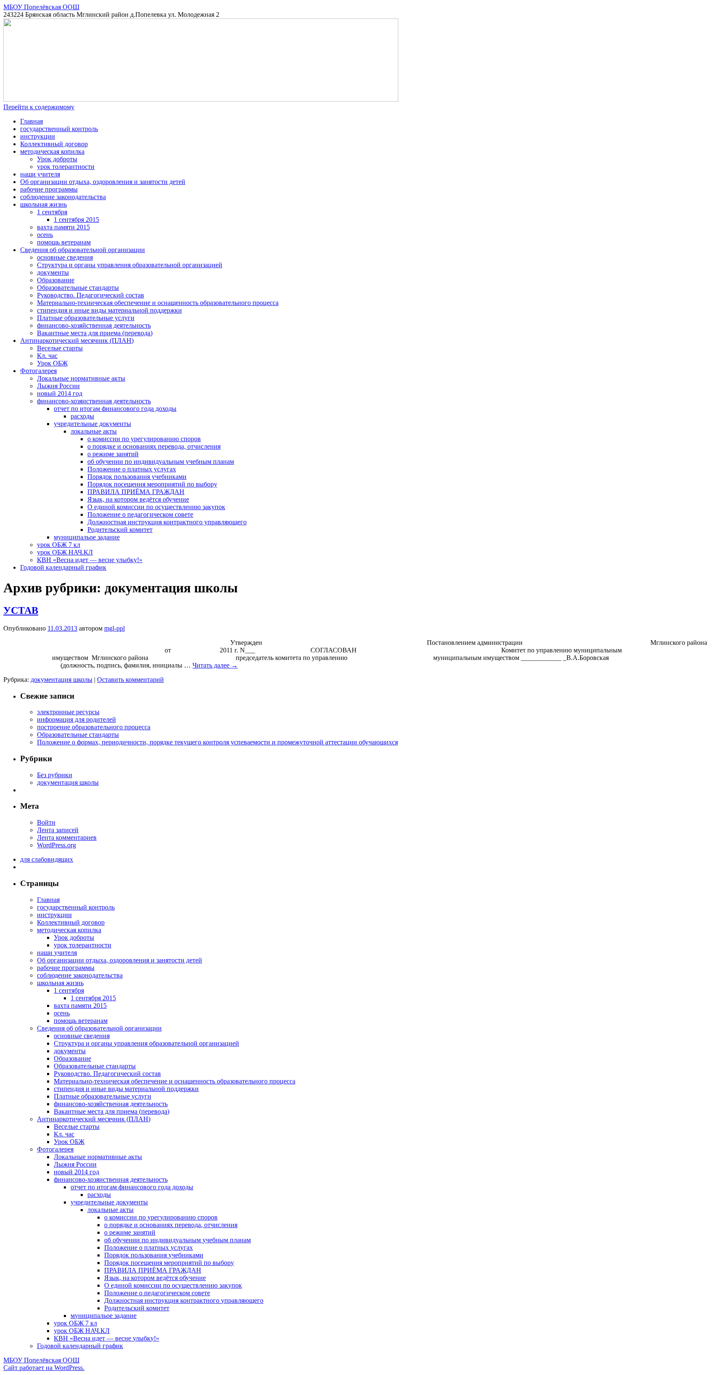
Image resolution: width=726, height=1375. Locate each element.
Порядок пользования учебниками (137, 476)
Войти (46, 822)
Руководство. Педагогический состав (90, 295)
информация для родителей (76, 719)
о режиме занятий (113, 453)
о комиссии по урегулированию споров (144, 438)
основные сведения (65, 257)
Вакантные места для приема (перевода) (95, 333)
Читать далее (215, 665)
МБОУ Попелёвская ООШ (41, 7)
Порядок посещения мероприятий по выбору (152, 484)
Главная (31, 121)
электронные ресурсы (68, 711)
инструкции (37, 136)
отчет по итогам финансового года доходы (115, 408)
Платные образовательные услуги (85, 317)
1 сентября (52, 212)
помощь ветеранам (64, 242)
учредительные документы (92, 423)
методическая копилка (52, 151)
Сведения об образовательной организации (82, 249)
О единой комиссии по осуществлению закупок (156, 506)
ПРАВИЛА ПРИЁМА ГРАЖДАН (135, 491)
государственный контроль (59, 128)
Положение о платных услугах (131, 469)
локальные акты (94, 431)
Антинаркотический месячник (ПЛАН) (77, 340)
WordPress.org (56, 845)
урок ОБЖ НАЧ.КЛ (65, 552)
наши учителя (40, 174)
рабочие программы (49, 189)
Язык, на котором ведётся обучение (138, 499)
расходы (82, 416)
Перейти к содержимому (38, 106)
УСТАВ (20, 610)
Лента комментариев (67, 837)
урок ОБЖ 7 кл (58, 544)
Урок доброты (57, 159)
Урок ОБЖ (52, 363)
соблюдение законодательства (63, 196)
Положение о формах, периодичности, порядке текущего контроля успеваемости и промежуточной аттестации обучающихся (217, 742)
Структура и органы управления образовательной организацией (129, 264)
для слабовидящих (46, 859)
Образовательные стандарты (78, 287)
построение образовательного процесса (93, 727)
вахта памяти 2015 (63, 227)
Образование (55, 280)
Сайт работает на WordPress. (43, 1367)
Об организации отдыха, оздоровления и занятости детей (102, 181)
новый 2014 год (59, 393)
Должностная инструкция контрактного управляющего (167, 522)
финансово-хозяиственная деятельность (94, 401)
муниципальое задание (87, 537)
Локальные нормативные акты (81, 378)
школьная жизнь (43, 204)
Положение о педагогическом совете (140, 514)
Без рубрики (54, 774)
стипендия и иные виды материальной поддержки (109, 310)
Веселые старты (60, 348)
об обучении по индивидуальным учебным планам (160, 461)
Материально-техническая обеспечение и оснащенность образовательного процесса (158, 302)
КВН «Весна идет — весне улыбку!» (89, 559)
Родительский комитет (120, 529)
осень (45, 234)
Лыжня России (58, 385)
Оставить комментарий (130, 679)
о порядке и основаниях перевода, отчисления (154, 446)
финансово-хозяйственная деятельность (94, 325)
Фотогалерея (38, 370)
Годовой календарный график (63, 567)
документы (53, 272)
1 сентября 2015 (76, 219)
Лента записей (58, 829)
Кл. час (47, 355)
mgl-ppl (114, 628)
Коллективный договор (54, 143)
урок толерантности (66, 166)
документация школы (61, 679)
